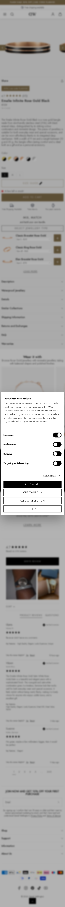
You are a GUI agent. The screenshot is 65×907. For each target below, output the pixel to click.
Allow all (32, 484)
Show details (49, 475)
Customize (30, 492)
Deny (32, 509)
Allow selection (32, 500)
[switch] (57, 444)
